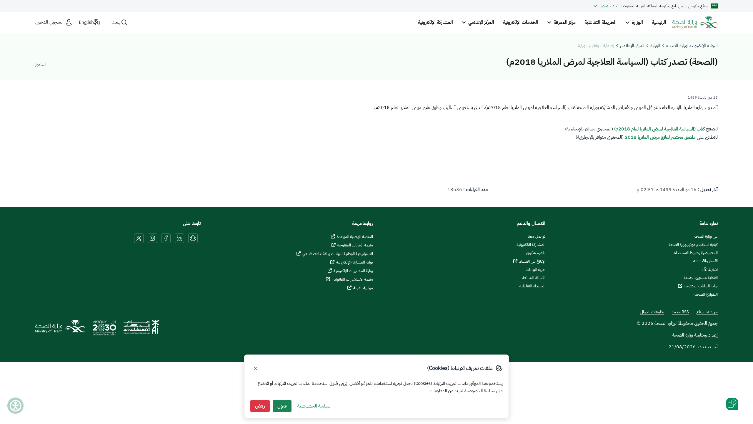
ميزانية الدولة (363, 288)
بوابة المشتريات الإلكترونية (353, 271)
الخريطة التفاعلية (600, 22)
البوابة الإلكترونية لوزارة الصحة (692, 45)
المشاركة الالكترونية (531, 245)
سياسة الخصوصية (313, 406)
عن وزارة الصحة (706, 236)
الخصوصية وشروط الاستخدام (696, 253)
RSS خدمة (680, 312)
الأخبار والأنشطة (705, 261)
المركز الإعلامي (632, 45)
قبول (282, 406)
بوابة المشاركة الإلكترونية (354, 262)
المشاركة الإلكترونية (435, 22)
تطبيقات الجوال (652, 312)
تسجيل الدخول (48, 22)
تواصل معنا (536, 236)
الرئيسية (659, 22)
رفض (260, 406)
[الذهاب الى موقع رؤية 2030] (104, 329)
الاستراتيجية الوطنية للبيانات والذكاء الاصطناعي (337, 254)
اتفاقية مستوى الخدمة (701, 278)
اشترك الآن (710, 269)
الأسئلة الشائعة (533, 278)
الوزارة (655, 45)
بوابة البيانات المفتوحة (701, 286)
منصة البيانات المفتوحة (355, 245)
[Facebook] (166, 237)
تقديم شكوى (535, 253)
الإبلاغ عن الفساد (532, 261)
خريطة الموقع (707, 312)
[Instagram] (152, 237)
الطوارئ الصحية (706, 294)
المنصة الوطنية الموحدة (355, 236)
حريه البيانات (535, 270)
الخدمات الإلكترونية (520, 22)
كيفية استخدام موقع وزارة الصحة (693, 245)
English (86, 22)
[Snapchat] (193, 237)
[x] (139, 237)
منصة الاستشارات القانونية (352, 279)
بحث (115, 22)
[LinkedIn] (179, 237)
